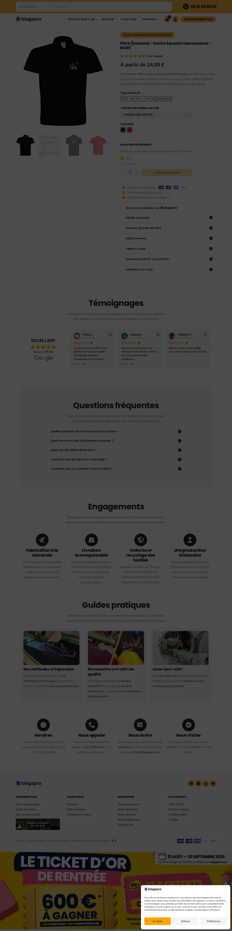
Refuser (185, 921)
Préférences (213, 921)
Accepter (158, 921)
